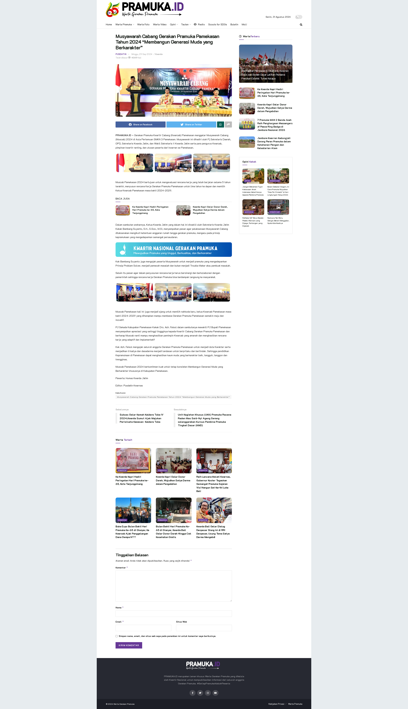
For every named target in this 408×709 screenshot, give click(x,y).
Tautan (185, 24)
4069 (134, 57)
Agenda (249, 212)
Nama (120, 607)
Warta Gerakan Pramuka (124, 704)
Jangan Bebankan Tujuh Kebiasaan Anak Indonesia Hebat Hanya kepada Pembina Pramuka (253, 190)
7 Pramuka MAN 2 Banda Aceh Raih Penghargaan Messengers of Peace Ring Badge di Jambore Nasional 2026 (274, 125)
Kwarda (159, 54)
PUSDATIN (121, 54)
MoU (244, 24)
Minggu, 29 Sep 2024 (141, 54)
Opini (173, 24)
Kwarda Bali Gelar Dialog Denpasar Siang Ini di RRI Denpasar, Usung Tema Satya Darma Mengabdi (213, 532)
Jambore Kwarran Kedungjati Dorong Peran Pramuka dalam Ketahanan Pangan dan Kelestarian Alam (274, 143)
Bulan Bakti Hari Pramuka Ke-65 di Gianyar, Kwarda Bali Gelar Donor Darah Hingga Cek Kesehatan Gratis (173, 532)
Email (120, 621)
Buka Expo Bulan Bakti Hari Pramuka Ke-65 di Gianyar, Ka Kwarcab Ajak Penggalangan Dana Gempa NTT (132, 532)
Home (109, 24)
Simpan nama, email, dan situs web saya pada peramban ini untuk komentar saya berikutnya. (167, 636)
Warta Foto (143, 24)
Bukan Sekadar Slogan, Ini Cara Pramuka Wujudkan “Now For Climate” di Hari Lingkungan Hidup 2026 (278, 190)
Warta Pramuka (123, 24)
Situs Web (181, 621)
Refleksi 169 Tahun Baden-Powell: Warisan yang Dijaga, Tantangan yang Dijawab (253, 222)
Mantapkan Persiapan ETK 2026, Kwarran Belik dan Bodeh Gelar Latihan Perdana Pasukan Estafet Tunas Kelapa (264, 74)
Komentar (122, 567)
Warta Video (160, 24)
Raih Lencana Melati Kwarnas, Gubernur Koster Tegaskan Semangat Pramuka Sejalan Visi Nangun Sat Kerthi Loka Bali (213, 484)
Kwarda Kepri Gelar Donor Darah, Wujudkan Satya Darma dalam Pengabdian (210, 209)
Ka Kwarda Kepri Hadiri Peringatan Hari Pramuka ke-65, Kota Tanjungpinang (150, 209)
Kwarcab (275, 181)
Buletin (234, 24)
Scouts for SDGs (217, 24)
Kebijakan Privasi (276, 703)
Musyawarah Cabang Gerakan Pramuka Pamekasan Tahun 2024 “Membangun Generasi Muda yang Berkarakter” (173, 397)
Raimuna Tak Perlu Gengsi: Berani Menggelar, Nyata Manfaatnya (278, 220)
